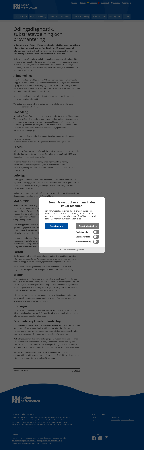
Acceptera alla (56, 226)
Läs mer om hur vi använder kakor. (66, 218)
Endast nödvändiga (88, 226)
